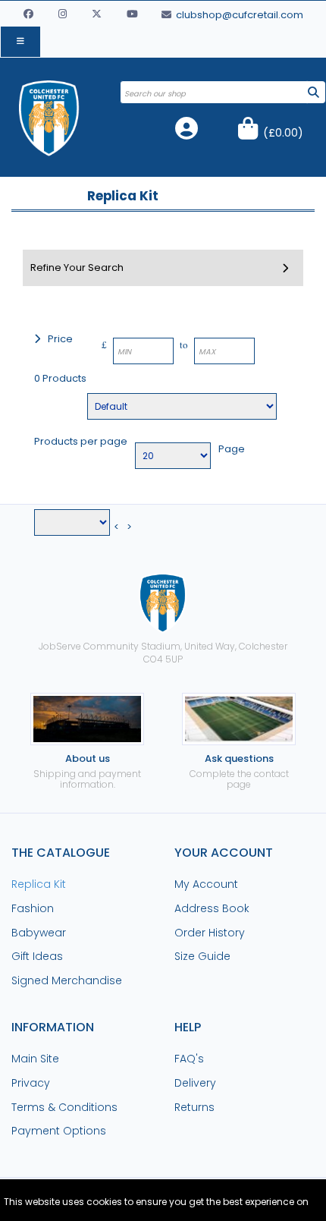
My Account (206, 884)
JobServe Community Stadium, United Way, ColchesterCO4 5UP (163, 653)
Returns (194, 1107)
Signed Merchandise (66, 980)
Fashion (32, 908)
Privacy (30, 1082)
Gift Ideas (37, 956)
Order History (209, 932)
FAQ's (189, 1058)
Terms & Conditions (64, 1107)
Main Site (35, 1058)
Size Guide (202, 956)
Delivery (195, 1082)
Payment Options (58, 1130)
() (283, 132)
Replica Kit (38, 884)
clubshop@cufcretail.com (238, 15)
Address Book (211, 908)
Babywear (38, 932)
